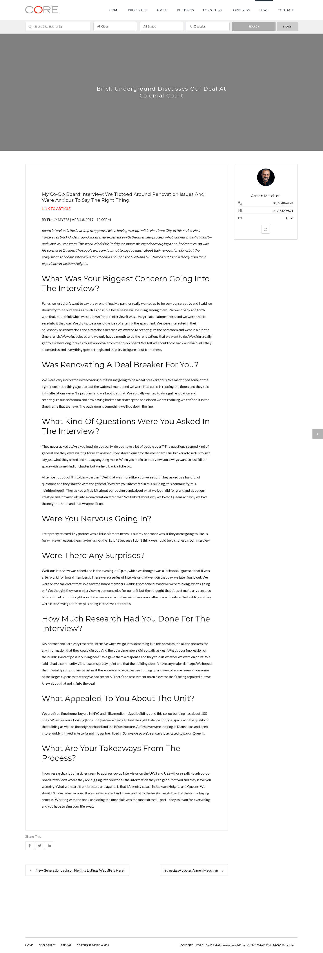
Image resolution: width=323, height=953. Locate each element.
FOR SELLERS (212, 10)
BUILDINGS (185, 10)
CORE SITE (186, 945)
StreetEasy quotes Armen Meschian (192, 870)
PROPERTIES (137, 10)
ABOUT (162, 10)
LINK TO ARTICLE (56, 208)
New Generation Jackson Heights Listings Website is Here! (80, 870)
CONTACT (285, 10)
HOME (114, 10)
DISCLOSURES (47, 945)
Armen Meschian (265, 196)
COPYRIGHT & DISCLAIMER (93, 945)
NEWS (263, 10)
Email (289, 218)
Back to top (288, 945)
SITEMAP (66, 945)
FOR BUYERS (241, 10)
